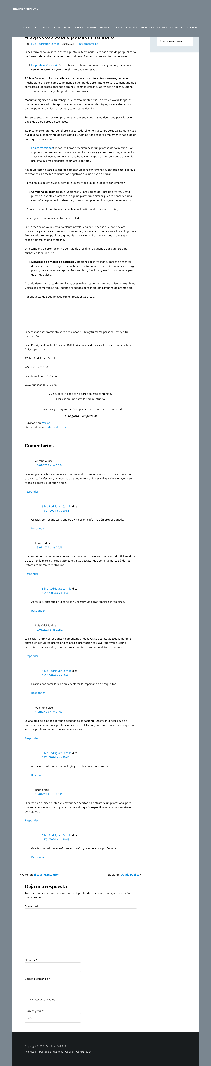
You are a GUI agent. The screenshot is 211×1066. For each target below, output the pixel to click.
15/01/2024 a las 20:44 (49, 465)
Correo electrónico (37, 979)
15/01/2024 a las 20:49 (55, 593)
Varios (46, 423)
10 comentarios (88, 44)
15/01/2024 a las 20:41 (49, 794)
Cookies (70, 1051)
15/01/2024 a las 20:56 (55, 510)
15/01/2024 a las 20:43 (49, 547)
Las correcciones (42, 148)
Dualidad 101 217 (25, 9)
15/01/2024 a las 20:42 (49, 629)
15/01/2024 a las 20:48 (55, 757)
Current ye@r (34, 1011)
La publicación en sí (44, 65)
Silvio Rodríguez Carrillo (57, 506)
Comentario (33, 906)
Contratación (83, 1051)
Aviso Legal (31, 1051)
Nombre (31, 960)
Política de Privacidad (51, 1051)
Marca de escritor (58, 427)
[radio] (73, 404)
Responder (31, 491)
